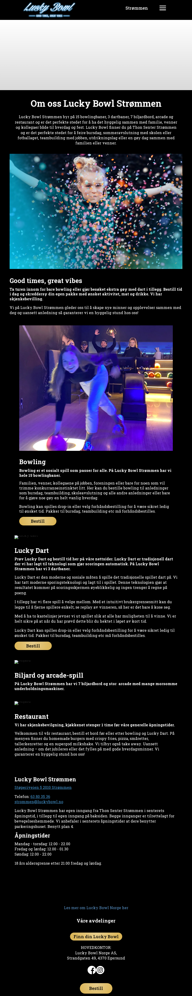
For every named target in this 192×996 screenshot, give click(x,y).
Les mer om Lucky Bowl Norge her (96, 907)
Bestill (38, 521)
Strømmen (137, 8)
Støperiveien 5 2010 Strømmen (43, 787)
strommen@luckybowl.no (39, 801)
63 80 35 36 (40, 796)
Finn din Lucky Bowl (96, 936)
